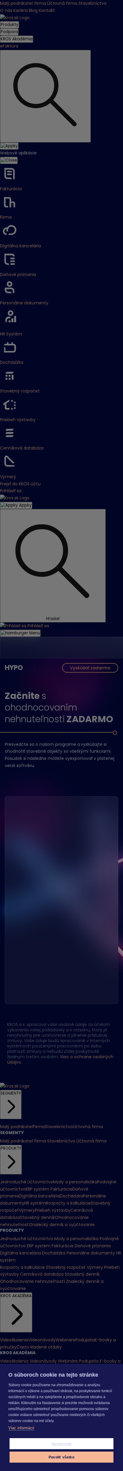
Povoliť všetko (61, 1457)
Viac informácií (21, 1428)
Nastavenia (62, 1444)
